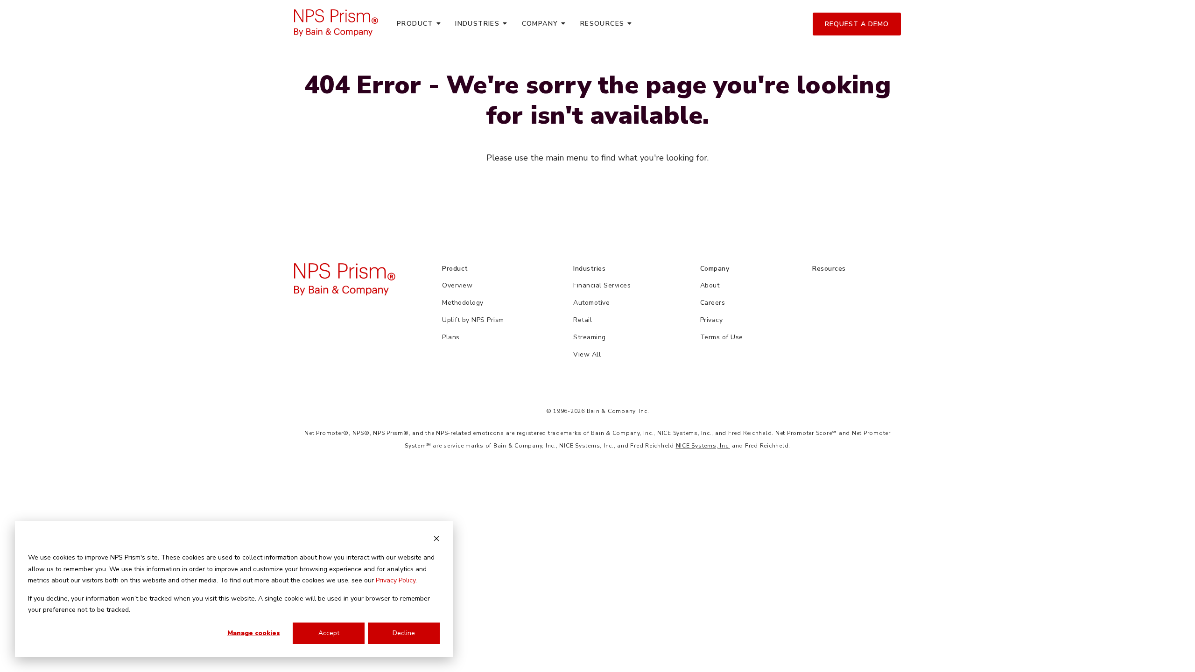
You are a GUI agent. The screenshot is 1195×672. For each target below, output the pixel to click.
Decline (404, 633)
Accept (328, 633)
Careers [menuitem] (712, 302)
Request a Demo (857, 24)
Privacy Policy (395, 580)
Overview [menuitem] (457, 285)
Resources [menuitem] (602, 23)
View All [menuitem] (587, 354)
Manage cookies (253, 633)
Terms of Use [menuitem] (721, 337)
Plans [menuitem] (451, 337)
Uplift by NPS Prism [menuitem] (473, 319)
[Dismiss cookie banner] (436, 540)
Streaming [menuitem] (589, 337)
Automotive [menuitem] (591, 302)
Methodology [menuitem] (463, 302)
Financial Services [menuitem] (602, 285)
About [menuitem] (710, 285)
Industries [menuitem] (477, 23)
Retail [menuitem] (582, 319)
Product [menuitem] (415, 23)
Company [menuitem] (540, 23)
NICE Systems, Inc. (703, 445)
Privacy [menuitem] (711, 319)
